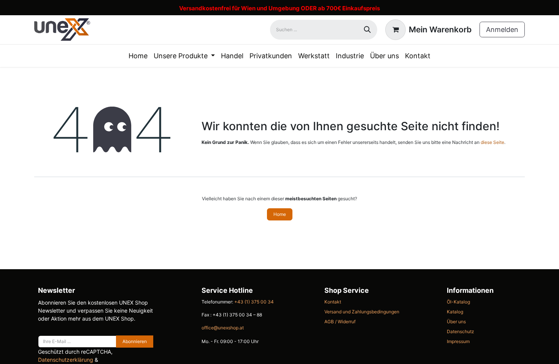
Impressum (458, 341)
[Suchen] (367, 30)
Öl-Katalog (458, 302)
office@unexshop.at (223, 327)
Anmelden (502, 30)
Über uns (456, 321)
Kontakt (332, 302)
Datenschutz (460, 331)
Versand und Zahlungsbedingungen (361, 312)
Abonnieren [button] (134, 341)
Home (279, 214)
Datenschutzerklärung (65, 359)
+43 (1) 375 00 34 (254, 302)
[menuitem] (138, 56)
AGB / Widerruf (340, 321)
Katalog (455, 312)
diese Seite (492, 142)
